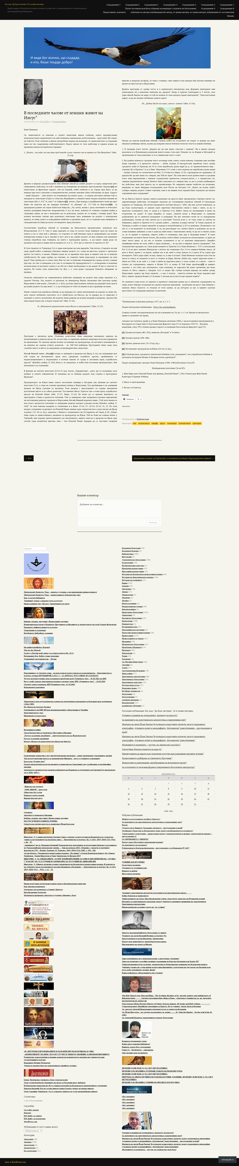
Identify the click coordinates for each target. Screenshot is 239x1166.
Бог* (28, 458)
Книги (124, 583)
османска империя (130, 700)
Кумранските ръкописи (34, 687)
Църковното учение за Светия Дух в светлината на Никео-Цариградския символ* (174, 458)
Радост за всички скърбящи (36, 738)
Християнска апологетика (133, 676)
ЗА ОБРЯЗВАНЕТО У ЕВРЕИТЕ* (135, 839)
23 (182, 799)
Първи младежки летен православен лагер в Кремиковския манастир (55, 883)
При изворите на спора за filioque (137, 944)
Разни (124, 656)
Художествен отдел (130, 685)
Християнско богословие (133, 679)
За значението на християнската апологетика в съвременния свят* (154, 719)
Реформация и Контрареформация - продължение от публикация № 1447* (156, 848)
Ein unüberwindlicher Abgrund (37, 647)
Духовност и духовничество (134, 868)
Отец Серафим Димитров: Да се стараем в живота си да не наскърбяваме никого (60, 1091)
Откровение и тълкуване (35, 630)
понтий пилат (185, 423)
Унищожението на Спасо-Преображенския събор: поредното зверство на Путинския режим (163, 898)
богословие (127, 694)
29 (168, 804)
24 (195, 799)
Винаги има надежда (33, 798)
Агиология (28, 1139)
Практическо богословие (133, 644)
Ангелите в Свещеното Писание (38, 815)
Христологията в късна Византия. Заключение (142, 938)
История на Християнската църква (137, 577)
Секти (124, 667)
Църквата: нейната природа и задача (40, 627)
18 (208, 794)
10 (195, 788)
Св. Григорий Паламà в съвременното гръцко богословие (147, 1017)
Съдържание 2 (208, 4)
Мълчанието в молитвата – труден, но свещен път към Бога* (151, 744)
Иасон (124, 825)
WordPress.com (30, 1121)
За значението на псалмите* (134, 845)
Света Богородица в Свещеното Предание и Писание (47, 733)
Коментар (153, 522)
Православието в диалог (133, 638)
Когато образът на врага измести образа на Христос (47, 741)
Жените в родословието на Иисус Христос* (141, 819)
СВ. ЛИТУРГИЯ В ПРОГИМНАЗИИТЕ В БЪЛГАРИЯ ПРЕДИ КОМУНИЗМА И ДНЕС (59, 1051)
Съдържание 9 (208, 8)
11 (208, 788)
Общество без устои (33, 792)
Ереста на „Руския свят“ (34, 761)
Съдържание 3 (189, 4)
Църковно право (129, 688)
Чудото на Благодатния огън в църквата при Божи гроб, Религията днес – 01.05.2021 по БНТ (65, 678)
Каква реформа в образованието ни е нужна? (142, 973)
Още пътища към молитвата (135, 1053)
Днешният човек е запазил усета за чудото (43, 601)
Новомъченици (129, 609)
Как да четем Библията (34, 598)
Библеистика (143, 419)
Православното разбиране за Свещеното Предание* (147, 758)
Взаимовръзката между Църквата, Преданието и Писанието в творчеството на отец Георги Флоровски (70, 624)
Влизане (27, 1113)
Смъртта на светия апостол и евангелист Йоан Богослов (49, 824)
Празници (126, 641)
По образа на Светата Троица (37, 707)
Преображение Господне (35, 892)
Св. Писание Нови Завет (132, 662)
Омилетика (127, 615)
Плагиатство (127, 624)
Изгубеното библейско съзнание (38, 633)
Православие (127, 635)
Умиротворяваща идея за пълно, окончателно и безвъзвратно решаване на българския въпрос (165, 964)
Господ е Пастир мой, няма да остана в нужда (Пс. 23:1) (49, 653)
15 (168, 794)
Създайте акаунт (31, 1110)
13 (142, 794)
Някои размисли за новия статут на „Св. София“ (143, 907)
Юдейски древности (131, 691)
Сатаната (28, 812)
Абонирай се (227, 1159)
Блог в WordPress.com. (15, 1162)
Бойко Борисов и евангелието (135, 895)
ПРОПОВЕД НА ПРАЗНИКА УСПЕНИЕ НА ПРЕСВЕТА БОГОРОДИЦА (151, 1082)
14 (155, 794)
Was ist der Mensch (32, 650)
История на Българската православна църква (142, 574)
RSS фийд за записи (33, 1116)
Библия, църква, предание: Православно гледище (46, 621)
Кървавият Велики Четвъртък (37, 1063)
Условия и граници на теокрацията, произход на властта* (150, 715)
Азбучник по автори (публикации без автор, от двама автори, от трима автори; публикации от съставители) (182, 12)
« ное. (166, 811)
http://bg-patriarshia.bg (165, 307)
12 (129, 794)
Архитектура (29, 1148)
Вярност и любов (129, 871)
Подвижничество (129, 627)
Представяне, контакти (114, 12)
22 (168, 799)
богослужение (128, 697)
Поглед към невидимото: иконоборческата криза (144, 941)
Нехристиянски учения (132, 606)
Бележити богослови (131, 548)
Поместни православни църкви (136, 632)
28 (155, 804)
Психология (127, 653)
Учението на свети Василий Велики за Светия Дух (144, 935)
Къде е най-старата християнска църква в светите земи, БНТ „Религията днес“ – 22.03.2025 (64, 681)
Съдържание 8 (227, 8)
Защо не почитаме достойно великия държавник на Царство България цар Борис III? (160, 961)
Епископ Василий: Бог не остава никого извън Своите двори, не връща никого (59, 1088)
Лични (125, 592)
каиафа (155, 423)
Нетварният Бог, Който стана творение (41, 656)
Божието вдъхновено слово (134, 1041)
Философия (127, 673)
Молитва (126, 597)
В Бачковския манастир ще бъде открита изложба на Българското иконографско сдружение (65, 1085)
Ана (134, 423)
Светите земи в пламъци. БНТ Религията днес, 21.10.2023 (49, 684)
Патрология (127, 621)
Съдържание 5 (151, 4)
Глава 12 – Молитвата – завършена (137, 1050)
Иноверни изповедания (132, 568)
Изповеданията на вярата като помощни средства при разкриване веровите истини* (163, 753)
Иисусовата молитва (131, 874)
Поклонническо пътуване (133, 630)
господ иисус (143, 423)
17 (195, 794)
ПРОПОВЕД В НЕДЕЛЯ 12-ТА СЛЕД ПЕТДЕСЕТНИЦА (144, 1074)
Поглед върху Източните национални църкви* (142, 842)
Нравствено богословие (132, 612)
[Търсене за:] (35, 548)
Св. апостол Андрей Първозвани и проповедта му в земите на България (154, 1009)
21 (155, 799)
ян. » (171, 811)
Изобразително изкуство (133, 565)
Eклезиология (128, 702)
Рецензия (126, 659)
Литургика (126, 589)
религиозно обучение (131, 705)
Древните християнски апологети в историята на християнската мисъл (157, 893)
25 (208, 799)
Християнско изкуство (132, 682)
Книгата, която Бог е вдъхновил (136, 1047)
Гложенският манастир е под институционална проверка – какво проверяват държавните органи (68, 755)
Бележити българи (130, 551)
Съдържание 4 (170, 4)
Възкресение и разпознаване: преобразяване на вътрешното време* (154, 762)
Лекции (125, 586)
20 (142, 799)
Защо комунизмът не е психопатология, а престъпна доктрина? (150, 958)
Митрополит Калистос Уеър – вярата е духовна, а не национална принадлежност (60, 592)
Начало (230, 16)
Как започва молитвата (34, 886)
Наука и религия (129, 603)
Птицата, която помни (34, 795)
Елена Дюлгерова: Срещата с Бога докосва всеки (46, 1080)
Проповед (126, 650)
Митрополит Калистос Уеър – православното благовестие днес (52, 595)
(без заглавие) (128, 1096)
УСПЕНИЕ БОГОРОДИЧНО (133, 862)
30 (182, 804)
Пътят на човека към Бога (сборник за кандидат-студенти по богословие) (160, 8)
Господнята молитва (131, 865)
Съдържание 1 (227, 4)
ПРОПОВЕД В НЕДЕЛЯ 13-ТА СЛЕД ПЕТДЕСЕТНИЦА (144, 1068)
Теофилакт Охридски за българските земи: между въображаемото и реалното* (157, 831)
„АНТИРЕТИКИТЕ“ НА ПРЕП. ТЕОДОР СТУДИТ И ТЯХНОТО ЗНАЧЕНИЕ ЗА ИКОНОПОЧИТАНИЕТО (66, 1054)
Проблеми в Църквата (132, 647)
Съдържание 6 (132, 4)
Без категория (30, 1151)
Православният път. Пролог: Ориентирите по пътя (46, 603)
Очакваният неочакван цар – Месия (40, 659)
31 (195, 804)
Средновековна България (133, 670)
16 (182, 794)
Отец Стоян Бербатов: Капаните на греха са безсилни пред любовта (54, 1082)
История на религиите (132, 580)
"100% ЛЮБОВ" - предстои (35, 789)
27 (142, 804)
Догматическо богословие (134, 560)
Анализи (27, 1142)
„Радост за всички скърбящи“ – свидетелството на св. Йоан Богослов (55, 735)
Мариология (127, 595)
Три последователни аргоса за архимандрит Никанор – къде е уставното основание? (62, 758)
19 (129, 799)
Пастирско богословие (132, 618)
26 (129, 804)
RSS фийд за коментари (34, 1118)
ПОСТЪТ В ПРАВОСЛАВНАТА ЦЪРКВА (40, 821)
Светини (126, 665)
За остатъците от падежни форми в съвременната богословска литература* (158, 767)
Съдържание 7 (113, 4)
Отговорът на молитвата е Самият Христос (43, 889)
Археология (29, 1145)
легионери (172, 423)
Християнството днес (33, 713)
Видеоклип (127, 557)
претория (197, 423)
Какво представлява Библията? (136, 1044)
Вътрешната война (32, 730)
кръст (162, 423)
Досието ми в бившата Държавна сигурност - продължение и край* (152, 828)
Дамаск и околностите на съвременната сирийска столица (50, 1065)
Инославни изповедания (133, 571)
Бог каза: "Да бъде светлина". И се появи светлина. (24, 4)
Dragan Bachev (59, 121)
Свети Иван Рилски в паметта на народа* (142, 749)
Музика (125, 600)
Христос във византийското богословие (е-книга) (144, 933)
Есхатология (127, 562)
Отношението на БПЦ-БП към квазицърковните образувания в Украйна (56, 710)
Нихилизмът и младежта (35, 716)
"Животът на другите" (34, 786)
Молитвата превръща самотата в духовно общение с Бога (50, 895)
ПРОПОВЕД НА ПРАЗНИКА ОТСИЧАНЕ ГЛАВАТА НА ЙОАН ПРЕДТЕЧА (152, 1071)
